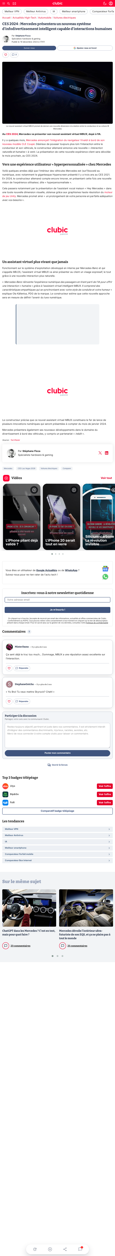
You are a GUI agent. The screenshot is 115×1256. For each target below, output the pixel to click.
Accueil (6, 18)
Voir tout (106, 478)
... (19, 308)
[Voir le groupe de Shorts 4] (63, 554)
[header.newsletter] (14, 4)
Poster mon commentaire (58, 753)
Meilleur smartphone (73, 11)
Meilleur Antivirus (36, 11)
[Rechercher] (8, 4)
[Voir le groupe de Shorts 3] (59, 554)
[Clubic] (57, 3)
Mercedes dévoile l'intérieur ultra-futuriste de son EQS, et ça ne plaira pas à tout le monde (84, 934)
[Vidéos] (50, 1249)
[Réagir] (6, 54)
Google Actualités (46, 570)
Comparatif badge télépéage (57, 811)
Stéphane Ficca (23, 36)
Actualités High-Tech (24, 18)
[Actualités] (34, 1249)
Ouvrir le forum (60, 765)
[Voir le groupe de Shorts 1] (52, 554)
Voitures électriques (64, 18)
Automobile (44, 18)
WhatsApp (71, 570)
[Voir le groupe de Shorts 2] (55, 554)
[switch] (105, 3)
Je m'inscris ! (57, 610)
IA (54, 11)
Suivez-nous (29, 48)
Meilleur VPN (12, 11)
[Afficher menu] (3, 3)
